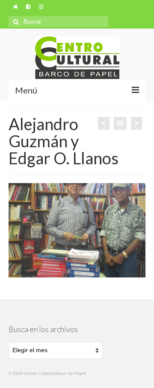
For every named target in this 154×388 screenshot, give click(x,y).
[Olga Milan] (136, 123)
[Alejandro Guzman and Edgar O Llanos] (104, 123)
